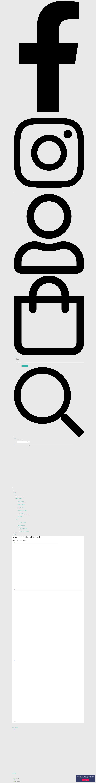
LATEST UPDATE (19, 498)
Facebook (14, 773)
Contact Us (16, 532)
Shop (15, 493)
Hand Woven (22, 511)
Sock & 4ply (20, 526)
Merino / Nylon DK (23, 522)
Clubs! (17, 495)
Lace (19, 523)
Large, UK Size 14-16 (21, 504)
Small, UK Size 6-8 (21, 501)
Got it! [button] (86, 780)
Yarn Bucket (20, 516)
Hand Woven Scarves (19, 496)
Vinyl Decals (22, 513)
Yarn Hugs (19, 517)
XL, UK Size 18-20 (21, 505)
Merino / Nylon (22, 529)
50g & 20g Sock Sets (23, 528)
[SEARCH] (29, 442)
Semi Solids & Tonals (21, 525)
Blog (15, 492)
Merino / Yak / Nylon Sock (24, 531)
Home (15, 490)
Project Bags (18, 508)
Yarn (17, 519)
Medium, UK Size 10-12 (22, 502)
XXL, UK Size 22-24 (21, 507)
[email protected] (15, 727)
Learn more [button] (91, 777)
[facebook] (49, 112)
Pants (17, 499)
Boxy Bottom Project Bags (22, 510)
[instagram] (49, 192)
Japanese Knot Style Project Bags (23, 514)
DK (18, 520)
